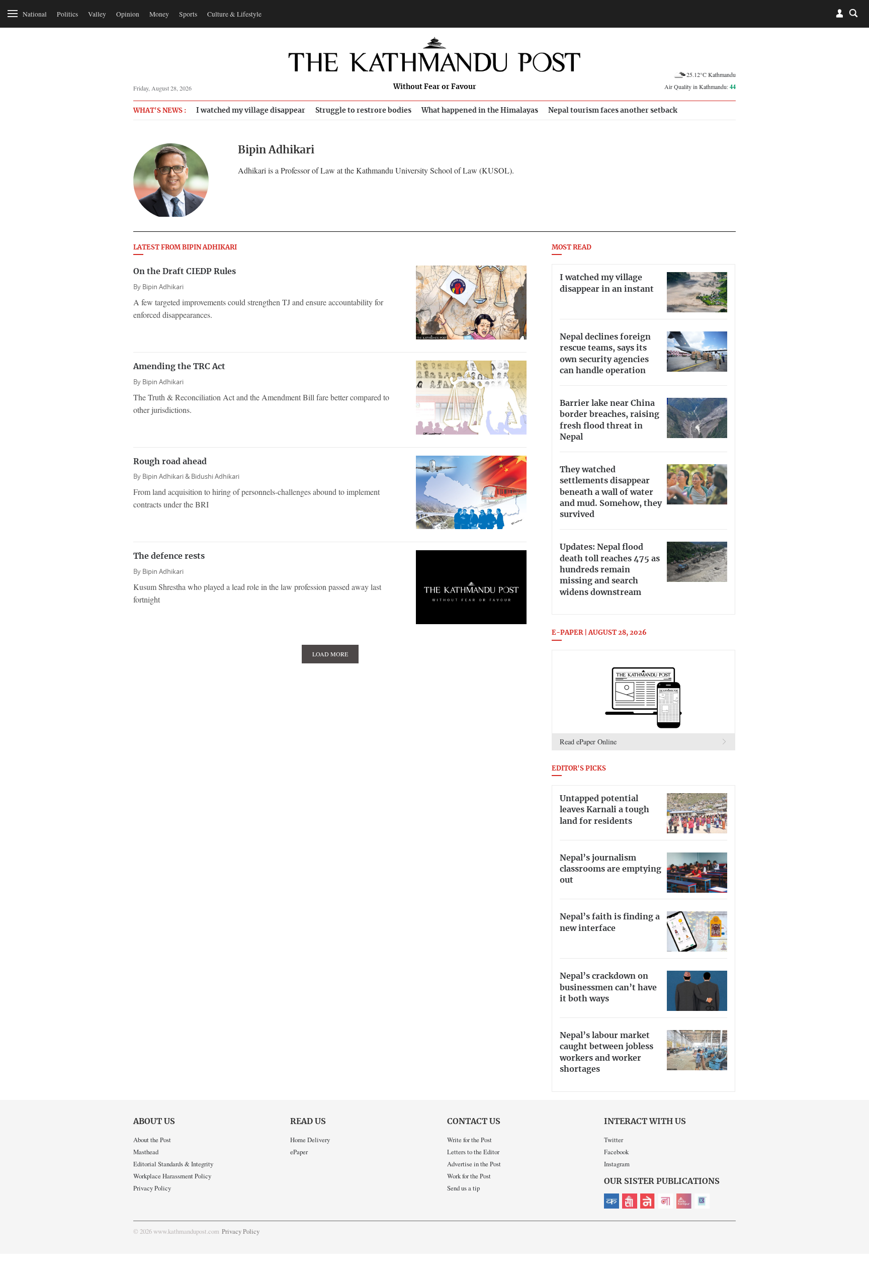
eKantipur (611, 1201)
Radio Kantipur (683, 1201)
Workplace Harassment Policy (172, 1175)
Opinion (127, 14)
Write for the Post (469, 1139)
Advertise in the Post (474, 1163)
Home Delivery (310, 1139)
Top (849, 1204)
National (35, 14)
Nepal (647, 1201)
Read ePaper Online (588, 741)
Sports (188, 14)
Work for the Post (469, 1175)
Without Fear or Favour (434, 87)
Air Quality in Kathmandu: (700, 86)
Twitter (613, 1139)
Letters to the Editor (473, 1151)
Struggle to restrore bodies (363, 110)
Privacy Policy (152, 1187)
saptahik (629, 1201)
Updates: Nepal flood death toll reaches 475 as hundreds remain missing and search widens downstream (610, 569)
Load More (330, 654)
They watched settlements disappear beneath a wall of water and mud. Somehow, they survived (611, 492)
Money (159, 14)
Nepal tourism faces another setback (612, 110)
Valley (97, 14)
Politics (67, 14)
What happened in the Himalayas (479, 110)
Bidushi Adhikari (215, 476)
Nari (665, 1201)
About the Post (152, 1139)
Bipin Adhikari (163, 287)
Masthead (145, 1151)
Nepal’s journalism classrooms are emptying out (610, 869)
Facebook (616, 1151)
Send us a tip (463, 1187)
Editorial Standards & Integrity (173, 1163)
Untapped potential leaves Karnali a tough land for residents (604, 810)
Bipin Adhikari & (166, 476)
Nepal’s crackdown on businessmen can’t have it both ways (608, 987)
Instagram (617, 1163)
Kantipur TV (702, 1201)
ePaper (299, 1151)
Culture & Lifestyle (234, 14)
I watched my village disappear (250, 110)
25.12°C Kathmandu (711, 74)
